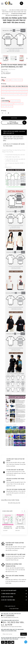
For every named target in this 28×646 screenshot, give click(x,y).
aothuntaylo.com (19, 606)
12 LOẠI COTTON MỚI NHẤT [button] (8, 590)
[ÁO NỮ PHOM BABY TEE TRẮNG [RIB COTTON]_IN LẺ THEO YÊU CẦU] (20, 519)
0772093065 (8, 615)
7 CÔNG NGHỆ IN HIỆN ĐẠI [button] (8, 593)
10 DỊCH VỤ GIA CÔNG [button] (7, 596)
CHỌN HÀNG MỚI (7, 511)
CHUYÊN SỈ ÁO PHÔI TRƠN (10, 500)
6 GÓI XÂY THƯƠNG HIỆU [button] (8, 600)
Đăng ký (24, 634)
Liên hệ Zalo (14, 117)
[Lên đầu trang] (25, 638)
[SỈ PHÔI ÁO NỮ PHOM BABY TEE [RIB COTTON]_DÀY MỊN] (7, 519)
